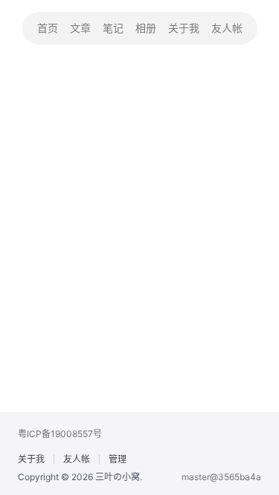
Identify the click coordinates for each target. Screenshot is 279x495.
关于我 (183, 28)
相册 (145, 28)
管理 (117, 459)
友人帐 (227, 28)
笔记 (113, 28)
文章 (80, 28)
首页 (47, 28)
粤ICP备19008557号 (60, 433)
